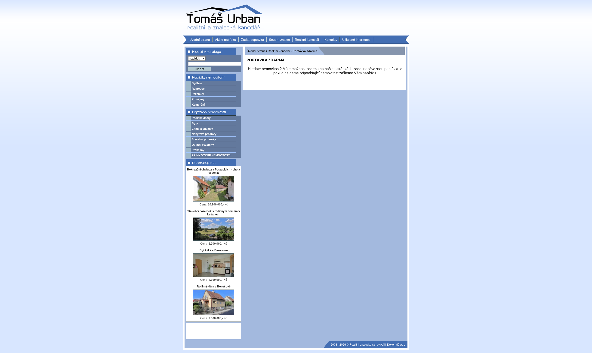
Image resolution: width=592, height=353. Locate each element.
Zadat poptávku (252, 39)
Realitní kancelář (307, 39)
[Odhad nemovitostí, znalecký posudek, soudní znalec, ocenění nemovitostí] (223, 33)
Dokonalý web (396, 344)
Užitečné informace (356, 39)
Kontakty (330, 39)
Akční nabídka (225, 39)
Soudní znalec (279, 39)
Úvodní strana (199, 39)
